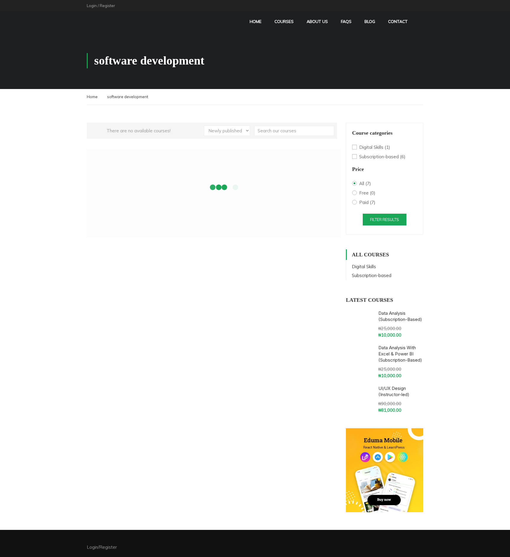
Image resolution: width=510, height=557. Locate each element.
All (365, 183)
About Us (317, 21)
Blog (369, 21)
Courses (284, 21)
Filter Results (384, 219)
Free (367, 193)
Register (107, 5)
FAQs (346, 21)
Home (255, 21)
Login (92, 5)
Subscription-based (382, 156)
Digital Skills (374, 147)
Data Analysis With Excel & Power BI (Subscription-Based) (400, 354)
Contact (398, 21)
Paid (367, 202)
